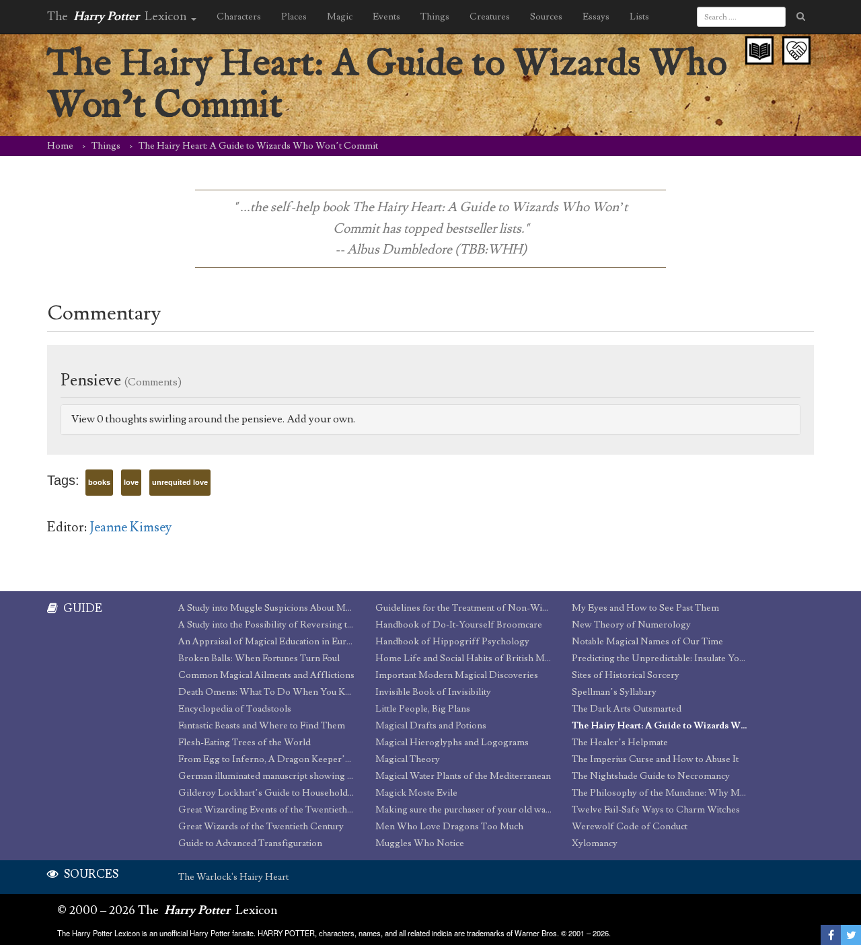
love (131, 482)
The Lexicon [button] (118, 16)
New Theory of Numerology (631, 625)
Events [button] (386, 17)
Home (60, 146)
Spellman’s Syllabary (614, 692)
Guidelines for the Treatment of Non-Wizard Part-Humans (463, 608)
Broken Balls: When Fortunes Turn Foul (259, 658)
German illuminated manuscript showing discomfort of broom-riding (266, 776)
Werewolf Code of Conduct (629, 827)
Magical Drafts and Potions (430, 726)
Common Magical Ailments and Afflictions (266, 675)
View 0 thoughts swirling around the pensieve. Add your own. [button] (213, 419)
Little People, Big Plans (422, 709)
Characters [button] (239, 17)
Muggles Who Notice (419, 843)
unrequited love (180, 482)
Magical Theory (407, 759)
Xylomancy (594, 843)
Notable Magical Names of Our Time (647, 642)
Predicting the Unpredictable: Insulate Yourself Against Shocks (660, 658)
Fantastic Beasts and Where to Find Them (261, 726)
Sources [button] (546, 17)
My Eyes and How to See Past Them (645, 608)
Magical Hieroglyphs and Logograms (452, 742)
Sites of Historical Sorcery (625, 675)
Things (105, 146)
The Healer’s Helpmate (620, 742)
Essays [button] (596, 17)
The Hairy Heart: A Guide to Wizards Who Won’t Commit (660, 726)
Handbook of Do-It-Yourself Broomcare (458, 625)
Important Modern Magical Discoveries (456, 675)
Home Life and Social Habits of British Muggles (463, 658)
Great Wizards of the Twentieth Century (261, 827)
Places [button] (294, 17)
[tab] (430, 419)
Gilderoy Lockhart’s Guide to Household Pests (266, 793)
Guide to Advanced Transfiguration (250, 843)
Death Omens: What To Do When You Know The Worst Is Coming (266, 692)
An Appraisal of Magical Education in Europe (266, 642)
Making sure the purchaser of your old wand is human (463, 810)
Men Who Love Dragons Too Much (449, 827)
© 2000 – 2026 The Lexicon (167, 910)
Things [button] (434, 17)
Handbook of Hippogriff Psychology (452, 642)
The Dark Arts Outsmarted (626, 709)
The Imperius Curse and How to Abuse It (655, 759)
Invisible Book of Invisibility (433, 692)
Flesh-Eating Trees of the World (244, 742)
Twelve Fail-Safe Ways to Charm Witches (656, 810)
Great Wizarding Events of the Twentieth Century (266, 810)
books (99, 482)
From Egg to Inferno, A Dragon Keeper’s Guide (266, 759)
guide (81, 608)
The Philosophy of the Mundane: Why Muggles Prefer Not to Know (660, 793)
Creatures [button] (490, 17)
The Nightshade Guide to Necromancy (651, 776)
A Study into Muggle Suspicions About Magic (266, 608)
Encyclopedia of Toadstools (234, 709)
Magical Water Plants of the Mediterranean (463, 776)
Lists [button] (639, 17)
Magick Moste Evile (416, 793)
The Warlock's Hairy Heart (233, 877)
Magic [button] (339, 17)
